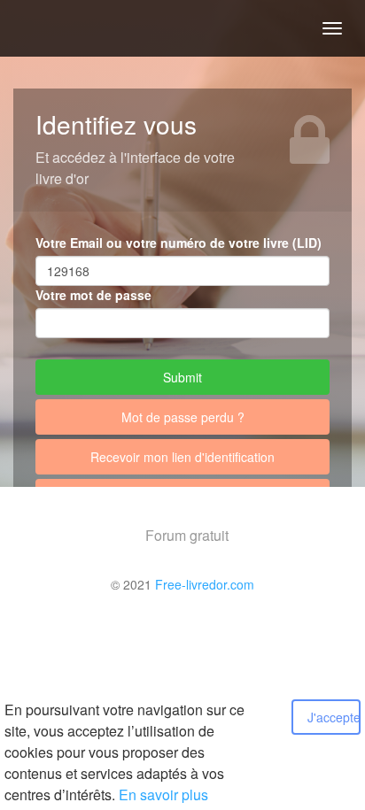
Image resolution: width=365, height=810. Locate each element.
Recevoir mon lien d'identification (182, 457)
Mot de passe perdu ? (183, 417)
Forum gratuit (187, 535)
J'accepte (334, 717)
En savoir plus (163, 794)
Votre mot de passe (93, 295)
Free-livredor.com (204, 584)
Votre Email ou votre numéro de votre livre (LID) (178, 242)
